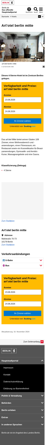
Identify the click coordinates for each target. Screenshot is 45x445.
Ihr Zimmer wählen (22, 121)
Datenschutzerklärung (13, 382)
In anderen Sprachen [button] (12, 424)
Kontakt (7, 375)
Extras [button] (5, 417)
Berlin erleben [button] (9, 410)
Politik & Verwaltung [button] (12, 396)
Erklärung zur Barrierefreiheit (16, 389)
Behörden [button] (6, 403)
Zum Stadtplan (8, 221)
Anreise (7, 95)
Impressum (8, 368)
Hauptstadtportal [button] (10, 361)
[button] (41, 16)
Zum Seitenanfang (31, 342)
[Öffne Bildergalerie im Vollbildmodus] (43, 67)
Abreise (7, 107)
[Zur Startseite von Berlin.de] (9, 353)
